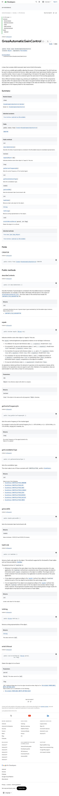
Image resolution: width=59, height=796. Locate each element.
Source (3, 731)
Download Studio (25, 753)
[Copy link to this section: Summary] (11, 91)
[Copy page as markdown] (48, 41)
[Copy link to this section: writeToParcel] (13, 647)
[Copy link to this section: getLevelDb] (11, 509)
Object (10, 50)
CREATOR (5, 131)
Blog (3, 736)
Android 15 (4, 749)
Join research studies (45, 752)
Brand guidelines (16, 784)
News (3, 733)
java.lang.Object (6, 55)
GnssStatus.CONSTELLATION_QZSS (14, 492)
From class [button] (12, 234)
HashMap (19, 562)
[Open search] (36, 2)
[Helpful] (54, 13)
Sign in (55, 2)
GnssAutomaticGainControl (17, 107)
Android (4, 723)
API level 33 (9, 36)
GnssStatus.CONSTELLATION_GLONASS (15, 490)
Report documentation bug (46, 747)
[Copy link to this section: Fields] (8, 247)
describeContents (8, 147)
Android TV (42, 733)
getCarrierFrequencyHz (10, 168)
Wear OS (42, 726)
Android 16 (4, 747)
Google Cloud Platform (7, 776)
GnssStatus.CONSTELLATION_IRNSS (15, 500)
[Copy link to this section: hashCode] (10, 545)
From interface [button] (14, 117)
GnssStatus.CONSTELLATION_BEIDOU (15, 495)
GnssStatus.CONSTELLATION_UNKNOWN (15, 483)
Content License (44, 706)
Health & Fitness (25, 728)
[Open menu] (2, 2)
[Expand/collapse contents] (11, 17)
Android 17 (4, 745)
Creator (18, 127)
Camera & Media (25, 731)
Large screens (43, 723)
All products (5, 779)
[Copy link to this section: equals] (7, 322)
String (5, 207)
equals (5, 157)
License (9, 784)
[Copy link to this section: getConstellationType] (18, 450)
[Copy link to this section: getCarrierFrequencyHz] (20, 406)
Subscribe (22, 788)
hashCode (6, 200)
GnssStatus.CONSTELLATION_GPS (14, 485)
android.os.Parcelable (18, 117)
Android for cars (44, 731)
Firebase (4, 774)
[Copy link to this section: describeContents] (16, 276)
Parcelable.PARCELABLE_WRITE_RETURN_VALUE (17, 691)
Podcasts (4, 738)
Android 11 (4, 759)
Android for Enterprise (7, 726)
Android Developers (6, 13)
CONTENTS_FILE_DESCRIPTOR (10, 296)
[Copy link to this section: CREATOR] (10, 252)
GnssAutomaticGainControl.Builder (13, 104)
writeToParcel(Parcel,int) (10, 294)
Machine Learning (25, 726)
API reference (6, 7)
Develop (14, 13)
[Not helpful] (56, 13)
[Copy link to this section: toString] (9, 609)
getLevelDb (6, 189)
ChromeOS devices (44, 728)
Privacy (22, 733)
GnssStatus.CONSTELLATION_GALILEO (15, 497)
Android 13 (4, 754)
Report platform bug (45, 745)
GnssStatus (47, 468)
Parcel (14, 221)
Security (4, 728)
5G (21, 736)
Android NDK (24, 756)
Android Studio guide (26, 746)
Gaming (23, 723)
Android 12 (4, 757)
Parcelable (23, 50)
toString (6, 211)
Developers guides (25, 749)
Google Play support (45, 749)
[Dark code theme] (56, 260)
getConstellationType (10, 179)
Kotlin (50, 44)
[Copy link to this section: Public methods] (17, 270)
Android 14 (4, 752)
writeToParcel (7, 221)
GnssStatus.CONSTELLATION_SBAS (14, 487)
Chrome (4, 771)
